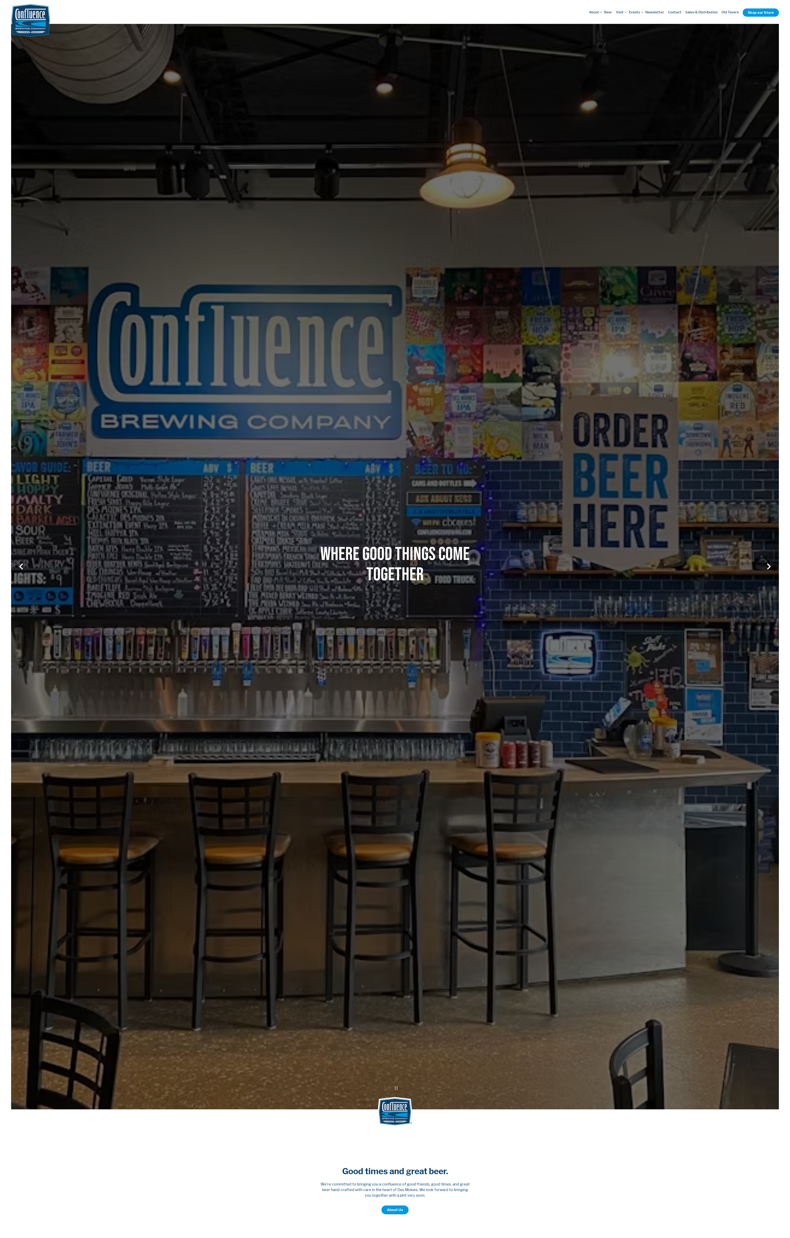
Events (635, 12)
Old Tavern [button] (730, 12)
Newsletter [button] (654, 12)
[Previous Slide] (21, 566)
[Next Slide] (769, 566)
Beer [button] (608, 12)
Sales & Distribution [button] (701, 12)
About (595, 12)
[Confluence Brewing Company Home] (31, 20)
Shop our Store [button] (761, 12)
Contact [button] (674, 12)
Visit (620, 12)
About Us (395, 1210)
